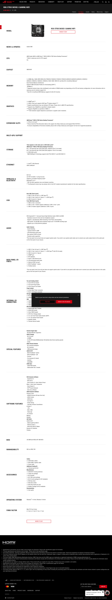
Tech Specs (81, 12)
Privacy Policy (67, 598)
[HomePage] (6, 580)
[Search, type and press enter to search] (103, 2)
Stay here (47, 301)
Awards (87, 12)
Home (14, 590)
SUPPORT (37, 590)
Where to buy (100, 12)
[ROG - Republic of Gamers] (8, 2)
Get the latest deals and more (88, 584)
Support (106, 12)
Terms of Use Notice (78, 598)
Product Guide (22, 590)
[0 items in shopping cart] (109, 2)
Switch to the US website (64, 301)
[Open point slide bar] (1, 27)
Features (74, 12)
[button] (103, 586)
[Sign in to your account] (106, 2)
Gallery (93, 12)
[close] (78, 295)
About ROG (8, 590)
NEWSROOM (30, 590)
